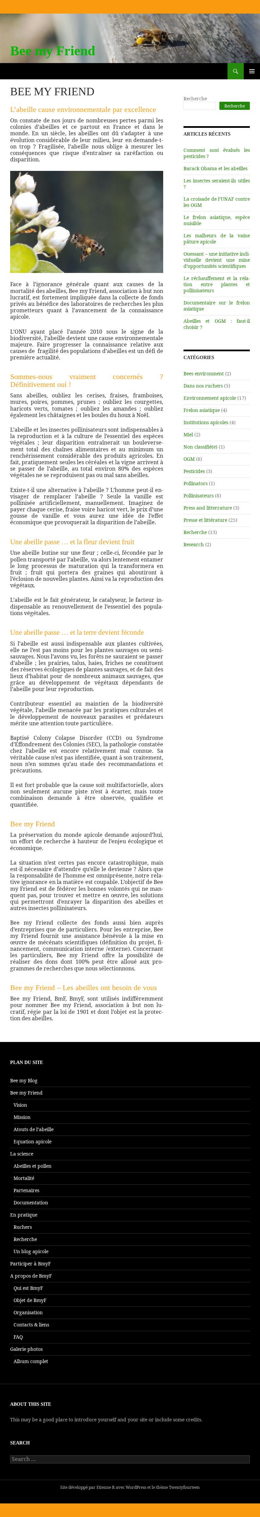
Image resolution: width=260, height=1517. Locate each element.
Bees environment (203, 373)
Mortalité (24, 1178)
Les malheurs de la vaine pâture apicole (216, 238)
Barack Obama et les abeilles (215, 168)
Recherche (195, 98)
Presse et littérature (205, 520)
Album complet (31, 1361)
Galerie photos (26, 1349)
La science (21, 1153)
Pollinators (195, 483)
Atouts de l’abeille (33, 1129)
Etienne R (105, 1487)
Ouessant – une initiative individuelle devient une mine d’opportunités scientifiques (216, 260)
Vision (20, 1105)
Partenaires (26, 1190)
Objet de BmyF (30, 1300)
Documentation (31, 1202)
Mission (22, 1117)
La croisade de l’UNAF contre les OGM (216, 202)
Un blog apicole (31, 1251)
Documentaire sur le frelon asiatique (216, 305)
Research (193, 544)
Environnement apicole (209, 398)
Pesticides (194, 471)
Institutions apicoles (205, 422)
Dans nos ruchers (203, 385)
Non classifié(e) (200, 447)
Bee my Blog (24, 1080)
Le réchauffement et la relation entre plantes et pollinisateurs (216, 284)
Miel (188, 434)
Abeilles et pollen (32, 1166)
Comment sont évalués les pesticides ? (216, 153)
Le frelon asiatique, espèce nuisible (216, 220)
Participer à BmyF (30, 1263)
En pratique (23, 1214)
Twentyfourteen (184, 1487)
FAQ (18, 1337)
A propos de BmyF (31, 1276)
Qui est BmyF (28, 1288)
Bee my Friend (52, 50)
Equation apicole (32, 1141)
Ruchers (23, 1227)
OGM (189, 459)
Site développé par (78, 1487)
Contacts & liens (31, 1324)
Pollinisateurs (198, 495)
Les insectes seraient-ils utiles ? (216, 183)
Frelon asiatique (201, 410)
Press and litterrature (207, 508)
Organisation (28, 1312)
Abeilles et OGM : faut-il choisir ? (216, 324)
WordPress (136, 1487)
